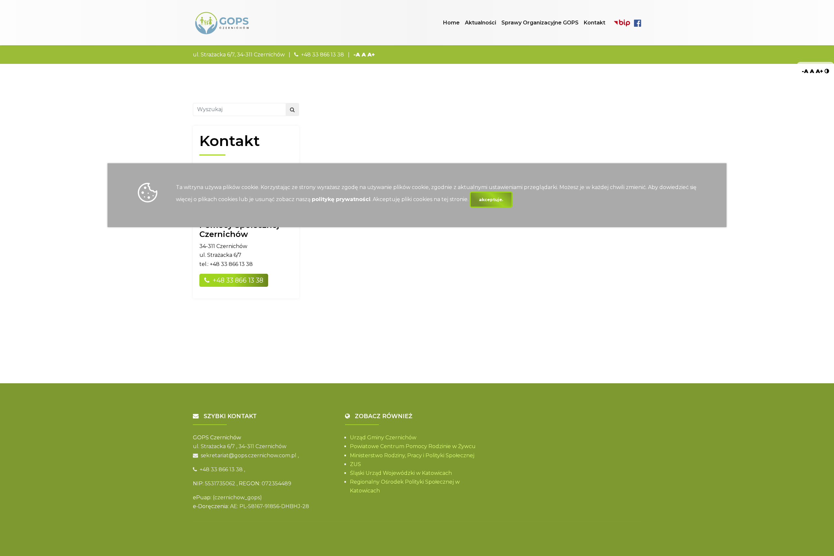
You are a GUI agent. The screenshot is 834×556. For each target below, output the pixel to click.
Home (451, 23)
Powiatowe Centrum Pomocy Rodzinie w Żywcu (413, 446)
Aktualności (480, 23)
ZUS (355, 464)
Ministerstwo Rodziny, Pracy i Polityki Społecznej (412, 455)
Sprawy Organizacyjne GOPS (540, 23)
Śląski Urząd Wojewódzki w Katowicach (401, 473)
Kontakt (594, 23)
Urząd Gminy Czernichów (383, 437)
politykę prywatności (341, 199)
